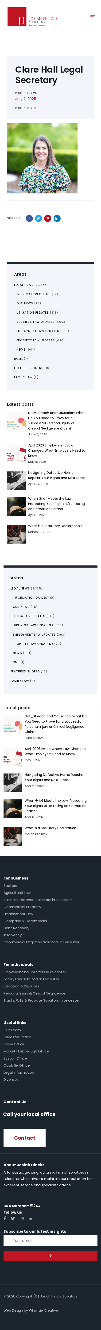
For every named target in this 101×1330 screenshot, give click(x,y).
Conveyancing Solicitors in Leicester (35, 972)
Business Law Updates (32, 625)
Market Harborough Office (26, 1051)
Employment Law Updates (34, 635)
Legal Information (19, 1072)
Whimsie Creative (43, 1310)
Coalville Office (17, 1065)
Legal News (20, 588)
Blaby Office (14, 1044)
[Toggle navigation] (80, 16)
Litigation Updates (29, 616)
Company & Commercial (25, 920)
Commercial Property (22, 906)
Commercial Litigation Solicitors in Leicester (41, 942)
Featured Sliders (25, 671)
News (17, 653)
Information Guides (30, 598)
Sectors (10, 885)
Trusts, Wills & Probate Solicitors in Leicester (42, 1000)
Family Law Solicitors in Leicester (31, 979)
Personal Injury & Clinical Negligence (35, 993)
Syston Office (15, 1058)
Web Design (13, 1310)
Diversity (11, 1079)
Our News (21, 607)
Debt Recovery (16, 927)
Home (15, 662)
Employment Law (18, 913)
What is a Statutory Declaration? (51, 828)
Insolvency (13, 935)
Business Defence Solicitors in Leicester (38, 899)
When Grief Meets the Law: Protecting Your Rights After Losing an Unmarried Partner (56, 805)
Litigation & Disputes (21, 986)
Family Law (20, 681)
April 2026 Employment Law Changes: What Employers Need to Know (56, 450)
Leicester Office (17, 1037)
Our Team (12, 1029)
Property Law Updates (32, 644)
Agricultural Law (17, 892)
